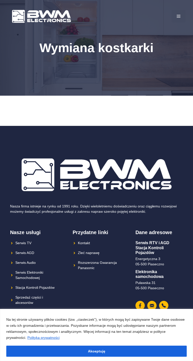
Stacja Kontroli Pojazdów (35, 287)
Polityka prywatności (43, 338)
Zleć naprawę (89, 253)
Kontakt (84, 243)
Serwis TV (23, 243)
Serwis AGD (24, 253)
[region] (96, 335)
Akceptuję (96, 351)
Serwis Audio (25, 263)
